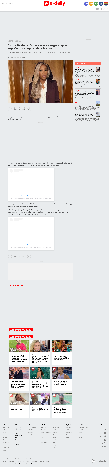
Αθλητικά (5, 440)
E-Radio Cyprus (18, 461)
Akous (47, 461)
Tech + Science (6, 442)
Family (54, 440)
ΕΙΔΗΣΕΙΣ (22, 9)
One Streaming (27, 461)
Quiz (16, 440)
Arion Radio (34, 461)
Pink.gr (4, 461)
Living (54, 445)
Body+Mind (56, 427)
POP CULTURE (76, 9)
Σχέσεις (55, 434)
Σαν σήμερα (18, 427)
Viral (16, 433)
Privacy (27, 458)
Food (54, 429)
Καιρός (4, 450)
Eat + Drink (68, 427)
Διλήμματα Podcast (45, 434)
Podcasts (43, 425)
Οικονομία (5, 437)
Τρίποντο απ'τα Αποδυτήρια (44, 428)
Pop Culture (82, 425)
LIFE (59, 9)
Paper (80, 434)
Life (54, 425)
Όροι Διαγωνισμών (20, 458)
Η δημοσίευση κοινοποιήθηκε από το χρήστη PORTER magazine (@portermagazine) (32, 247)
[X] (19, 109)
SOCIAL (18, 41)
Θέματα (17, 425)
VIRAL (53, 9)
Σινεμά (80, 432)
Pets (54, 442)
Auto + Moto (6, 447)
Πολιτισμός (5, 445)
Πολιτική (5, 434)
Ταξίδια (55, 432)
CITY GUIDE (66, 9)
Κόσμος (4, 432)
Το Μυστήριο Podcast (46, 432)
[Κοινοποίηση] (29, 109)
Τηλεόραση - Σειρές (83, 427)
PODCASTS (46, 9)
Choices (17, 444)
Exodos (67, 429)
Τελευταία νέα (6, 427)
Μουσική (81, 429)
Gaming (80, 437)
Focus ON (30, 434)
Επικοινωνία (5, 458)
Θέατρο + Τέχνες (70, 432)
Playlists (80, 440)
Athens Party (41, 461)
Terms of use (33, 458)
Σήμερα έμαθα (19, 429)
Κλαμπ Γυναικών (44, 440)
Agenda (68, 437)
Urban (67, 434)
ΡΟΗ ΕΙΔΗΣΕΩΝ (81, 63)
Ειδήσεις (5, 425)
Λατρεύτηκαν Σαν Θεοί (45, 444)
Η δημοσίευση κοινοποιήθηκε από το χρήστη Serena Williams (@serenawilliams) (31, 198)
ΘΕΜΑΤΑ (30, 9)
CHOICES (85, 9)
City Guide (68, 425)
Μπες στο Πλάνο (32, 427)
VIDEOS (38, 9)
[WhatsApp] (15, 109)
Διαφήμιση (11, 458)
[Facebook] (10, 109)
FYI (28, 437)
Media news (18, 435)
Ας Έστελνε (43, 437)
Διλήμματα (30, 429)
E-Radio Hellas (10, 461)
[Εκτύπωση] (24, 109)
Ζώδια (17, 438)
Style (54, 447)
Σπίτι (54, 437)
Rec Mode (30, 432)
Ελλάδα (4, 429)
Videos (30, 425)
